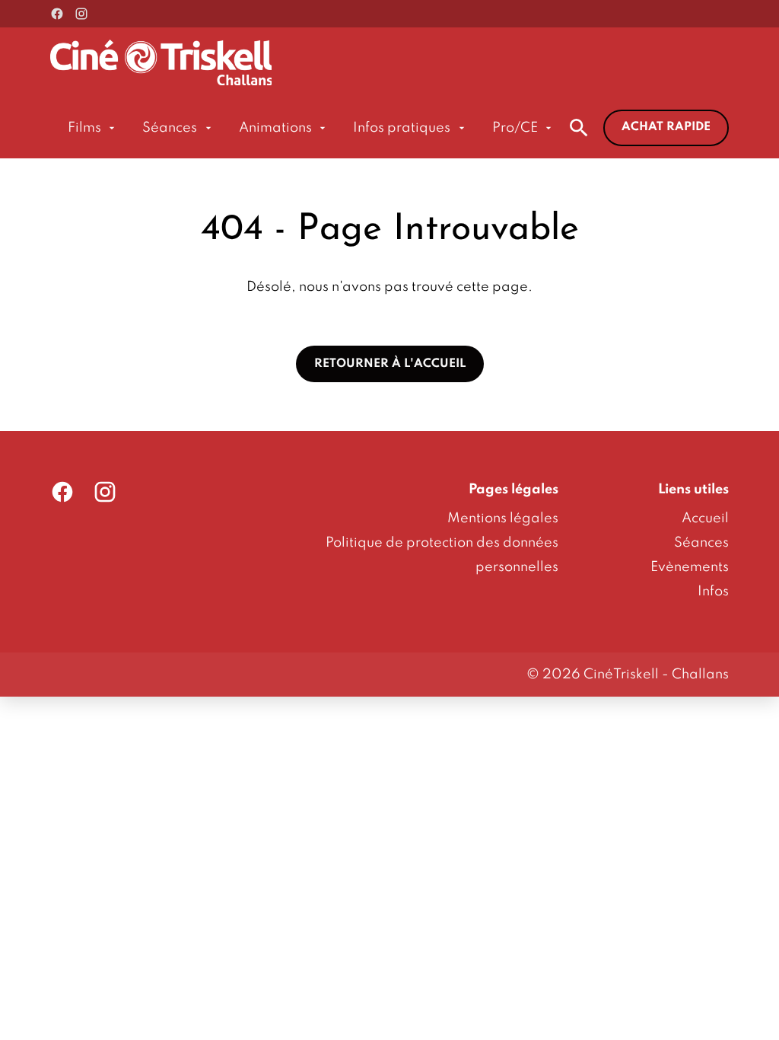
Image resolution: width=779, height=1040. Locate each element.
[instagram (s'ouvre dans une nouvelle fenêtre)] (81, 14)
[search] (579, 128)
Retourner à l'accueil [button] (390, 364)
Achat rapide (666, 127)
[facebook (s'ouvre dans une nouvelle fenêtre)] (57, 14)
